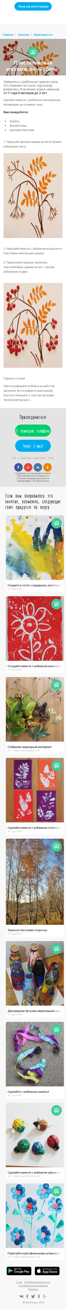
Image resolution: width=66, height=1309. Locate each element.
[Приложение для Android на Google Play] (19, 1271)
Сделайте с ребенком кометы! (28, 1091)
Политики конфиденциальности (32, 478)
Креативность (43, 34)
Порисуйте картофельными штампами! (34, 1253)
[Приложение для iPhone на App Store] (47, 1271)
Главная (8, 34)
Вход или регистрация (33, 6)
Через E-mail (33, 446)
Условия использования (33, 1285)
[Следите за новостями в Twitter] (33, 1296)
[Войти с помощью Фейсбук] (18, 467)
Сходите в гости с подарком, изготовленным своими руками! (35, 585)
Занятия (23, 34)
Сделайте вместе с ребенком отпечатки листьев (35, 827)
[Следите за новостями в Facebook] (27, 1296)
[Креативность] (33, 52)
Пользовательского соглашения (32, 476)
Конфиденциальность (37, 1282)
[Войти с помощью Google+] (28, 467)
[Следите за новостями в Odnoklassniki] (39, 1296)
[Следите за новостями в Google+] (44, 1296)
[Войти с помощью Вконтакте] (38, 467)
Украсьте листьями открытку (27, 930)
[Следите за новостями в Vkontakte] (21, 1296)
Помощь (33, 1289)
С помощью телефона (33, 431)
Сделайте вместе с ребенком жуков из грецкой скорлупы (35, 1172)
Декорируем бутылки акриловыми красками (35, 1011)
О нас (19, 1282)
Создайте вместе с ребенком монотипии (35, 666)
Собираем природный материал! (30, 747)
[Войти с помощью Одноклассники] (47, 467)
